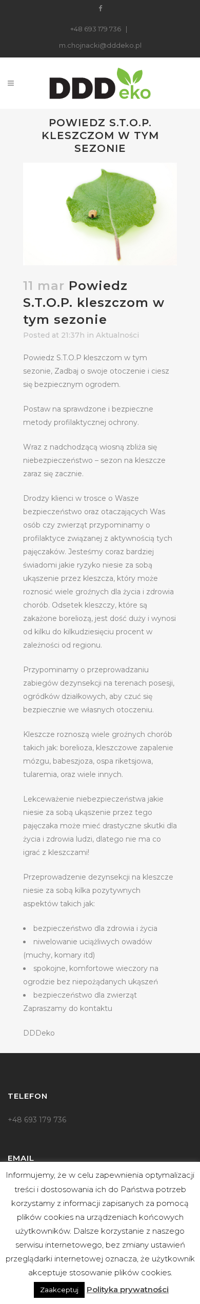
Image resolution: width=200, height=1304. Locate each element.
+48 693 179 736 (95, 29)
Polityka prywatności (128, 1289)
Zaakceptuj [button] (59, 1290)
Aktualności (117, 335)
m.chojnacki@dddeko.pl (100, 45)
